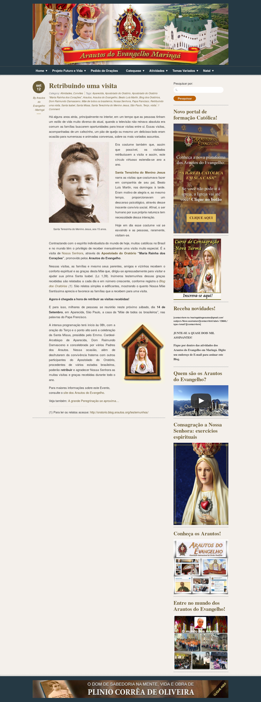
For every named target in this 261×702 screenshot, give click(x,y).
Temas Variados (182, 71)
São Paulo (136, 105)
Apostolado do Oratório (118, 93)
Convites (78, 93)
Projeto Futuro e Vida (66, 71)
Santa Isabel (68, 105)
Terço (146, 105)
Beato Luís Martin (128, 97)
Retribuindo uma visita (83, 85)
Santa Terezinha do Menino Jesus (110, 105)
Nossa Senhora (122, 101)
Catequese (132, 71)
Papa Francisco (140, 101)
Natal (205, 71)
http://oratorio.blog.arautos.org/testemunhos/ (119, 412)
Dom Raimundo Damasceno (65, 101)
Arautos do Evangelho (105, 97)
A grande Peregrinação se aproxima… (93, 401)
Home (38, 71)
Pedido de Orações (104, 70)
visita (153, 105)
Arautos (87, 97)
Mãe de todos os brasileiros (97, 101)
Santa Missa (83, 105)
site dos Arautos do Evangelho (83, 392)
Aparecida (98, 93)
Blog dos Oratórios (149, 97)
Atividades (155, 71)
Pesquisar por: (183, 83)
